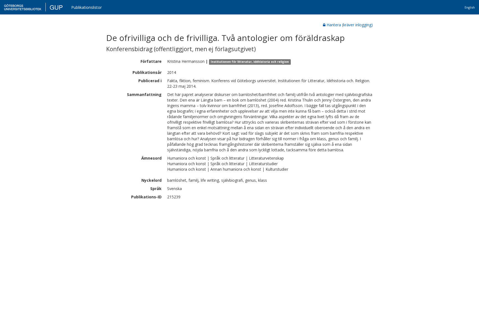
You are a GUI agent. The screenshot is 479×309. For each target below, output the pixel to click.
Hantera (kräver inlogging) (350, 24)
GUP (56, 7)
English (470, 7)
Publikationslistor (86, 7)
